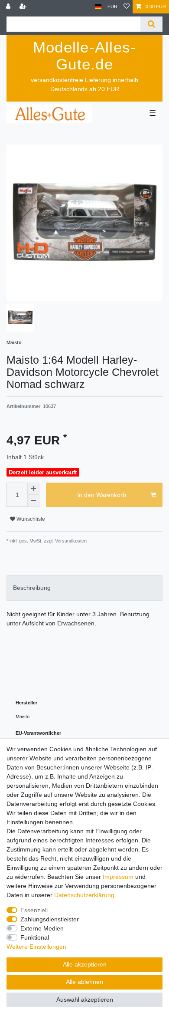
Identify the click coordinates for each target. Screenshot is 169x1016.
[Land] (98, 6)
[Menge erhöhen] (33, 489)
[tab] (84, 588)
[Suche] (151, 24)
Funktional (34, 937)
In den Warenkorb (101, 494)
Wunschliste (30, 519)
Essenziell (34, 910)
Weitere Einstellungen (36, 946)
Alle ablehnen (84, 981)
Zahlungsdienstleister (49, 919)
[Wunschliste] (126, 6)
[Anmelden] (9, 6)
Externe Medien (42, 928)
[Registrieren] (23, 6)
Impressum (118, 876)
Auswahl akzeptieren (84, 999)
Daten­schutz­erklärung (84, 894)
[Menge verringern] (33, 501)
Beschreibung (32, 587)
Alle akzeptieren (85, 964)
